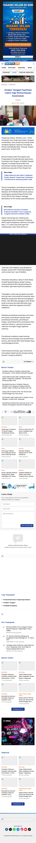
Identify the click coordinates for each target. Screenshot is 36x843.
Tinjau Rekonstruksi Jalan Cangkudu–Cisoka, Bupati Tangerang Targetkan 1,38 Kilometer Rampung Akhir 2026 (18, 177)
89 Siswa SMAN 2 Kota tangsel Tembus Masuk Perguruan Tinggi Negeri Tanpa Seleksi (19, 628)
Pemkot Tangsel (9, 602)
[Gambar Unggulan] (18, 125)
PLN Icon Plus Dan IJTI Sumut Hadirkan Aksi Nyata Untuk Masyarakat (26, 432)
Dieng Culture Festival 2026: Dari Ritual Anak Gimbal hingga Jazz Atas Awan (16, 392)
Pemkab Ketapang (10, 605)
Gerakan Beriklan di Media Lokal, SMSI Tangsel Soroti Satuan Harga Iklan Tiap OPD (26, 475)
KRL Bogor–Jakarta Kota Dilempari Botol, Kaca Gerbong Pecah (9, 452)
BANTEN (12, 84)
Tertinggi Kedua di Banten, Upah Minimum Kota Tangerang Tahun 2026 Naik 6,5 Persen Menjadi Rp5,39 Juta (20, 647)
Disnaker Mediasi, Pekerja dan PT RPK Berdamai (25, 452)
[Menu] (2, 63)
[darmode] (34, 63)
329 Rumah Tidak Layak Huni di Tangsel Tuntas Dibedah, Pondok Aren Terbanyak (17, 398)
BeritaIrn (4, 84)
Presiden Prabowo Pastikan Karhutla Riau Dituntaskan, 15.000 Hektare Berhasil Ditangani (17, 372)
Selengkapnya (17, 709)
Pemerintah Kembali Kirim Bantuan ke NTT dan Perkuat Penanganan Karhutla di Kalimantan (18, 404)
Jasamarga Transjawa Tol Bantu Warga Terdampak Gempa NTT (9, 432)
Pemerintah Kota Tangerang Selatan (16, 599)
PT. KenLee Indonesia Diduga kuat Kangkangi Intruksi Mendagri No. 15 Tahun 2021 (20, 637)
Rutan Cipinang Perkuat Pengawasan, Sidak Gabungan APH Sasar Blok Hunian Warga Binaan (9, 476)
